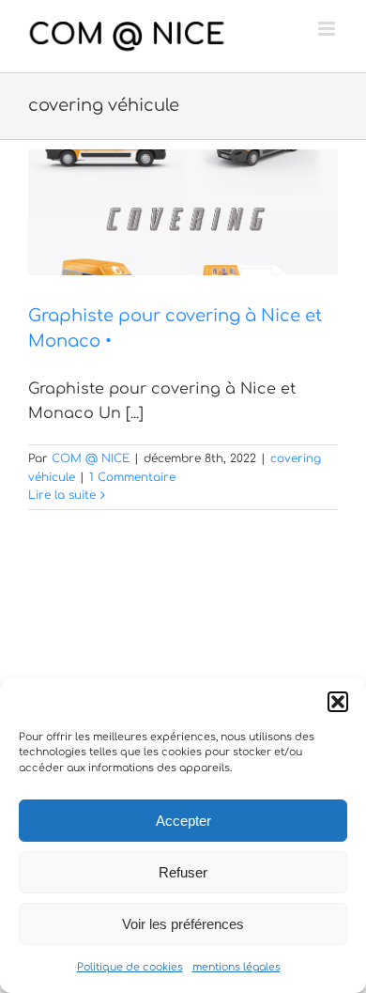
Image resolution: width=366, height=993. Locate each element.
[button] (337, 701)
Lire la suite (62, 495)
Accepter (183, 821)
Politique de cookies (130, 967)
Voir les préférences (183, 924)
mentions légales (236, 967)
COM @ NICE (91, 458)
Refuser (183, 872)
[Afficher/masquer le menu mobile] (328, 29)
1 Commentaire (132, 477)
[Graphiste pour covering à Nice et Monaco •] (183, 212)
